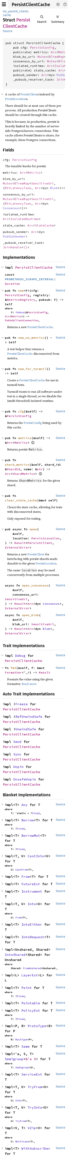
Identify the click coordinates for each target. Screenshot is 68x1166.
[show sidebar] (4, 4)
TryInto (35, 1107)
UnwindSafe (25, 729)
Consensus (11, 208)
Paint (26, 988)
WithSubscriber (35, 1148)
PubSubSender (14, 236)
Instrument (31, 891)
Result (20, 543)
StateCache (44, 225)
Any (24, 805)
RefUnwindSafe (28, 716)
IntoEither (31, 924)
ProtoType (37, 1026)
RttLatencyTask (18, 188)
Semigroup (14, 1059)
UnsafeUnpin (24, 779)
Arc (53, 52)
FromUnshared (32, 968)
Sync (17, 754)
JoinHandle (12, 247)
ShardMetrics (23, 474)
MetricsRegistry (21, 300)
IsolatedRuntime (24, 219)
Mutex (42, 57)
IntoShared (15, 954)
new (21, 290)
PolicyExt (30, 1010)
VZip (32, 1128)
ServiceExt (31, 1074)
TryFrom (35, 1087)
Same (25, 1046)
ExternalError (17, 547)
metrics (24, 438)
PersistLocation (15, 99)
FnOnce (20, 312)
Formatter (13, 672)
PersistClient (28, 94)
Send (17, 741)
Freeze (21, 704)
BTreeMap (56, 57)
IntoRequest (32, 937)
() (25, 247)
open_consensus (35, 585)
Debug (20, 655)
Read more (29, 684)
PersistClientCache (31, 4)
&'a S (31, 1059)
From (25, 876)
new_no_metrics (31, 338)
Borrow (27, 820)
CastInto (36, 856)
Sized (35, 813)
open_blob (30, 615)
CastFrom (21, 869)
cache (7, 15)
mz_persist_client (15, 11)
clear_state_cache (21, 500)
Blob (54, 188)
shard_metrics (17, 464)
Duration (12, 284)
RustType (21, 1039)
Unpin (18, 767)
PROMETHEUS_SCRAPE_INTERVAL (29, 279)
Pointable (30, 1003)
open (33, 529)
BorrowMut (30, 835)
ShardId (13, 469)
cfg (21, 411)
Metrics (34, 172)
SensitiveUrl (42, 183)
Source (7, 31)
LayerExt (29, 975)
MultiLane (22, 1141)
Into (32, 904)
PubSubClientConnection (21, 320)
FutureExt (30, 884)
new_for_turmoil (32, 369)
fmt (13, 668)
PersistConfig (42, 47)
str (40, 469)
